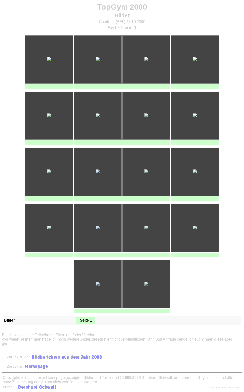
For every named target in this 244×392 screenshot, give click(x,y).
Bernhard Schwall (37, 387)
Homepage (36, 366)
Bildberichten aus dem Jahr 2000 (67, 357)
